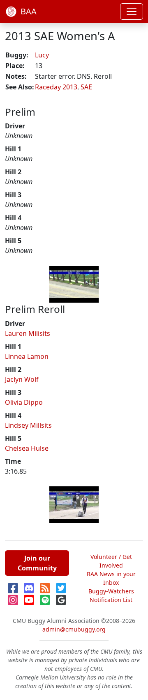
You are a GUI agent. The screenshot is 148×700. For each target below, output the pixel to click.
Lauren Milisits (27, 333)
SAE (86, 86)
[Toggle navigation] (131, 11)
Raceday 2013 (56, 86)
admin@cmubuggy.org (74, 629)
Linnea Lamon (27, 356)
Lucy (42, 54)
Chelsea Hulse (27, 448)
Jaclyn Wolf (22, 379)
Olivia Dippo (24, 402)
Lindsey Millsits (28, 425)
